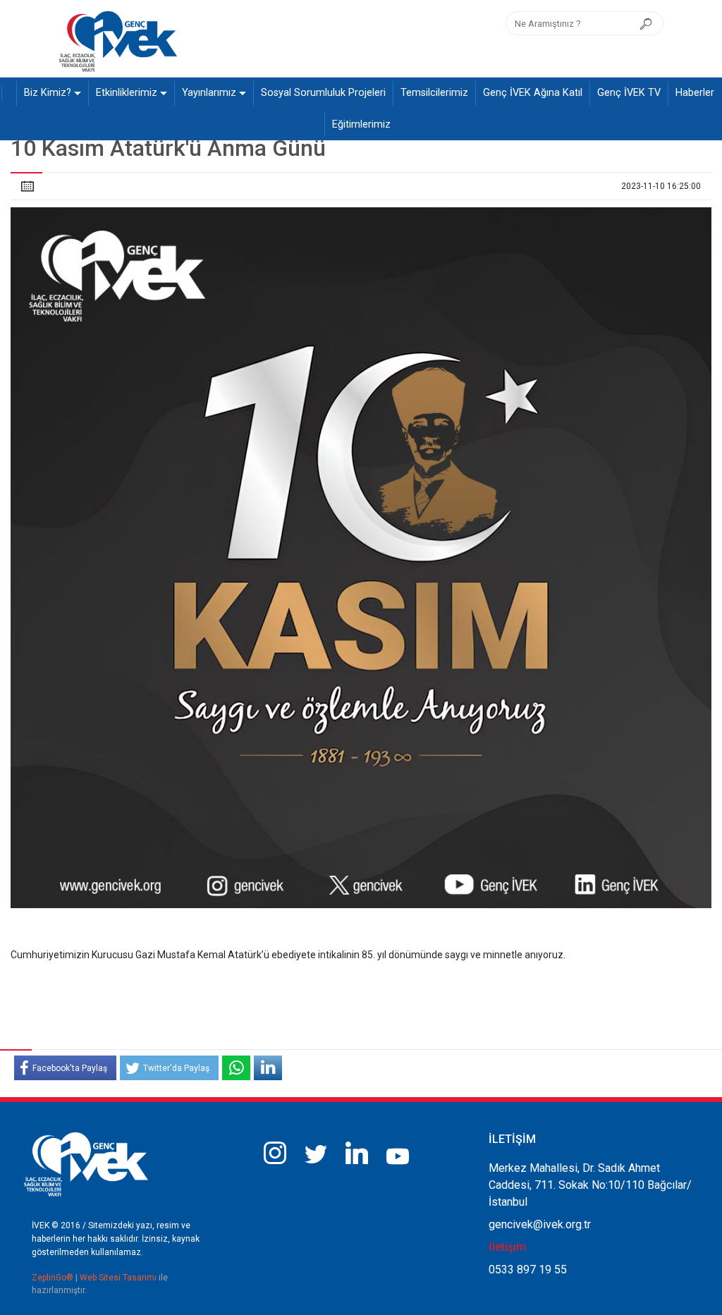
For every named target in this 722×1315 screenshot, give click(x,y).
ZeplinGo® (53, 1278)
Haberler (694, 93)
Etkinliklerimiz (126, 93)
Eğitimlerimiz (361, 124)
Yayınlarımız (209, 93)
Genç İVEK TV (629, 93)
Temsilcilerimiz (434, 93)
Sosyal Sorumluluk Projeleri (323, 93)
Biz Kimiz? (47, 93)
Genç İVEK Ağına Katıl (532, 93)
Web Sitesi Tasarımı (119, 1278)
